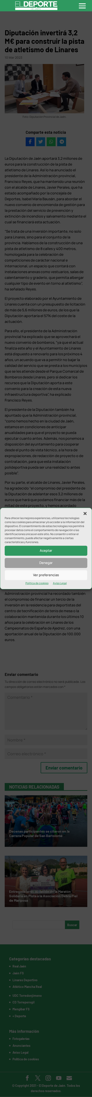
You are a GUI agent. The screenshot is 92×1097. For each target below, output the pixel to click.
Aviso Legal (60, 583)
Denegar (46, 562)
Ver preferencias (46, 575)
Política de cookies (36, 583)
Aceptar (46, 550)
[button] (85, 513)
